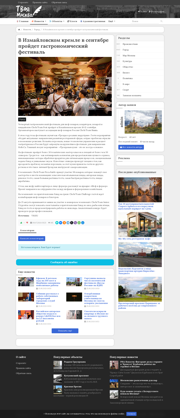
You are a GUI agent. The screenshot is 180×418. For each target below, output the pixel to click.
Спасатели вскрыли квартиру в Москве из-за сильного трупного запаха (96, 315)
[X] (71, 222)
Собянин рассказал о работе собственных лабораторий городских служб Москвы (47, 298)
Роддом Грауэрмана (75, 362)
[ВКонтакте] (60, 222)
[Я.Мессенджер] (57, 222)
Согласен (131, 414)
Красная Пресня (72, 386)
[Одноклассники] (64, 222)
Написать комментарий (31, 238)
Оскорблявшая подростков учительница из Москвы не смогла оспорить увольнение (96, 298)
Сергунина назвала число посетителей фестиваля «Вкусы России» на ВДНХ (94, 282)
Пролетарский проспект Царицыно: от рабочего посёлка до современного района (139, 305)
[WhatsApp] (79, 222)
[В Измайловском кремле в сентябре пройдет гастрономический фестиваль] (65, 86)
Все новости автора (132, 147)
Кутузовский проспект (76, 375)
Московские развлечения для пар (138, 380)
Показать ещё (65, 330)
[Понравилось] (21, 222)
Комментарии (27, 230)
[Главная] (19, 29)
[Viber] (75, 222)
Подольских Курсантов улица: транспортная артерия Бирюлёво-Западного (136, 271)
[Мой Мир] (82, 222)
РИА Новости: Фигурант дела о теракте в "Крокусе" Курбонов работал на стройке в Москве (141, 364)
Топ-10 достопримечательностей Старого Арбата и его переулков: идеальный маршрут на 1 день (136, 206)
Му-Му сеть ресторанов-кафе (134, 238)
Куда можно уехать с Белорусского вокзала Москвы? (139, 392)
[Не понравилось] (27, 222)
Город (22, 119)
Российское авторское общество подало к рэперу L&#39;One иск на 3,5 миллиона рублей (48, 316)
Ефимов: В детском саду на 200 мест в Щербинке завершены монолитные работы (48, 282)
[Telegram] (68, 222)
